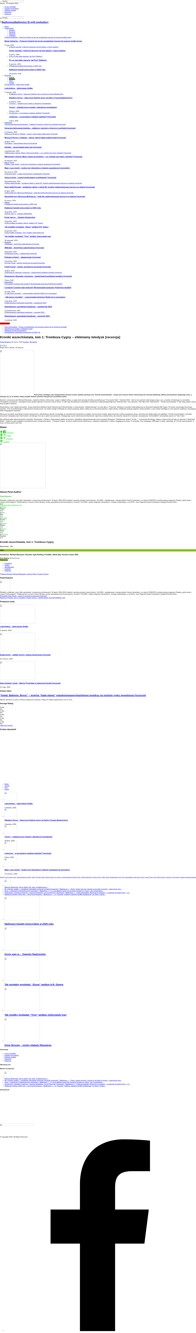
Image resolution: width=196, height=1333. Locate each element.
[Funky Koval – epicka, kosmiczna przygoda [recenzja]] (25, 263)
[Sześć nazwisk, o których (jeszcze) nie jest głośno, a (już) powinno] (33, 47)
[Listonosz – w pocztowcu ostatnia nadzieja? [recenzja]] (29, 113)
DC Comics (57, 877)
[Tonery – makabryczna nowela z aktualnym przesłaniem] (30, 103)
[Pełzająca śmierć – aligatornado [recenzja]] (21, 253)
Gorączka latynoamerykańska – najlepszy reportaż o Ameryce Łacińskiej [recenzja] (40, 128)
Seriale (11, 83)
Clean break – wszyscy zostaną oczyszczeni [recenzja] (23, 596)
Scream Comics (43, 574)
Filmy (11, 81)
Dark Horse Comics (139, 877)
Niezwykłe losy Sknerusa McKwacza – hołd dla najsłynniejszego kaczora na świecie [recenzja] (45, 196)
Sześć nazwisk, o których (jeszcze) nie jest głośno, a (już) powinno (37, 51)
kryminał (63, 877)
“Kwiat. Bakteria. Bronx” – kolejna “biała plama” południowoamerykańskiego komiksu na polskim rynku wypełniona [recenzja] (73, 695)
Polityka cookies (10, 10)
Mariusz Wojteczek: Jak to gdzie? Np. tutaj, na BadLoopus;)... (27, 887)
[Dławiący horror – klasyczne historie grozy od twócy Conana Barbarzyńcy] (36, 94)
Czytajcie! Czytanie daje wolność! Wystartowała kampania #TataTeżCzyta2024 (38, 288)
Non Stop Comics (40, 877)
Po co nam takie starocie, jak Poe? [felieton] (28, 60)
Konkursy (8, 14)
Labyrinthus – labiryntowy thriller (19, 88)
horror (14, 877)
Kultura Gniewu (161, 877)
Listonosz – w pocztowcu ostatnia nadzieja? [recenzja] (32, 117)
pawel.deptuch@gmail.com (12, 505)
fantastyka (69, 877)
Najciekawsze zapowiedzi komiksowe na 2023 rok (22, 332)
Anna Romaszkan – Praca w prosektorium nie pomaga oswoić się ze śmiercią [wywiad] (36, 327)
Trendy (7, 786)
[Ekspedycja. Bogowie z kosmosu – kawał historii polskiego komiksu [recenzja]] (33, 272)
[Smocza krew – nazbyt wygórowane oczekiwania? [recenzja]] (27, 174)
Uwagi (7, 789)
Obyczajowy (176, 877)
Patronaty (8, 12)
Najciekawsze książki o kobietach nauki (19, 329)
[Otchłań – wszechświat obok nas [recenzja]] (21, 143)
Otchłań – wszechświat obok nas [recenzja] (23, 147)
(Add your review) (6, 725)
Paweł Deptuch (5, 342)
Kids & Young (9, 162)
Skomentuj (33, 342)
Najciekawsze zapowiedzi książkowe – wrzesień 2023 (27, 316)
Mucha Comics (76, 877)
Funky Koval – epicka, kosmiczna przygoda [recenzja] (28, 267)
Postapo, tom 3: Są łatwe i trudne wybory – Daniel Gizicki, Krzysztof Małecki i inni (32, 598)
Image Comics (149, 877)
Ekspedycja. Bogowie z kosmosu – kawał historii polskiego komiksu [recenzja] (38, 276)
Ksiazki (11, 77)
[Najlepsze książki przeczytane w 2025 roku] (25, 66)
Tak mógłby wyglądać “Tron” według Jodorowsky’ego (28, 236)
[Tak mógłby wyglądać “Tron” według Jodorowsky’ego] (24, 233)
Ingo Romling (7, 574)
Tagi (6, 787)
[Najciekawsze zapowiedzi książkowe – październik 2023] (25, 303)
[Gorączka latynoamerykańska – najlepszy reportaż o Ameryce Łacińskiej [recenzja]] (35, 124)
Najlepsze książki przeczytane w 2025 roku (27, 70)
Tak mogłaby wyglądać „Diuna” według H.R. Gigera (26, 227)
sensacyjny (169, 877)
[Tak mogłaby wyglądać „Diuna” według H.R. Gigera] (24, 223)
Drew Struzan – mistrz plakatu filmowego (28, 1045)
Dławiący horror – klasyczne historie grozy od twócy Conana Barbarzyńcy (40, 98)
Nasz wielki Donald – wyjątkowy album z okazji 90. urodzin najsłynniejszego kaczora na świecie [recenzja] (50, 187)
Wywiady (12, 34)
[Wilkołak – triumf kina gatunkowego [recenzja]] (22, 244)
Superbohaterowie (22, 877)
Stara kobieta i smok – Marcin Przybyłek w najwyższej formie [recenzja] (30, 683)
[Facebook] (100, 1330)
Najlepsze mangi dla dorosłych (15, 330)
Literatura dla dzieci (86, 877)
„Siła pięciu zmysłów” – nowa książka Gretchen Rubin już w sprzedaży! (35, 297)
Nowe (7, 784)
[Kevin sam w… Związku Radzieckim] (18, 214)
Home (7, 26)
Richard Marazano (19, 574)
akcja (154, 877)
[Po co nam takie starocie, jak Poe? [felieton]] (25, 56)
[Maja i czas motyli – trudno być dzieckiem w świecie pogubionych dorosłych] (32, 164)
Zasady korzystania (11, 8)
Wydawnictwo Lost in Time (117, 877)
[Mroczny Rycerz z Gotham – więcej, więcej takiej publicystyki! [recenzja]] (31, 134)
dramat (107, 877)
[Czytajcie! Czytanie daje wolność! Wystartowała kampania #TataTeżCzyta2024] (33, 284)
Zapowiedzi (9, 282)
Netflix (103, 877)
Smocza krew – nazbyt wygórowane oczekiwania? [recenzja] (30, 178)
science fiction (32, 574)
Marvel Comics (50, 877)
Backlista (8, 242)
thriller (33, 877)
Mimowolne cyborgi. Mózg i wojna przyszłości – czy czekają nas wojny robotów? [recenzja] (43, 157)
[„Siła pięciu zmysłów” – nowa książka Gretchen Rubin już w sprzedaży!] (31, 293)
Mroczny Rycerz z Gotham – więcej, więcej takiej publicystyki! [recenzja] (35, 138)
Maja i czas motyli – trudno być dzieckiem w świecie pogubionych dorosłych (37, 168)
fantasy (29, 877)
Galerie (7, 202)
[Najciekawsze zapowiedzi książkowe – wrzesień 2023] (25, 312)
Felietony (12, 35)
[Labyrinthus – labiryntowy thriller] (17, 84)
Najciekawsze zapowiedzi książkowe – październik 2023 (28, 307)
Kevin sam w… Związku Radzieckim (20, 217)
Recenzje (8, 75)
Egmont (2, 877)
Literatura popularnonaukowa (188, 877)
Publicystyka (9, 28)
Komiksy (12, 79)
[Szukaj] (1, 1)
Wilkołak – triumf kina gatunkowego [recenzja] (24, 248)
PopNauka (8, 122)
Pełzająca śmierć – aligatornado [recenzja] (23, 257)
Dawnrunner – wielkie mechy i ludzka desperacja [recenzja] (25, 655)
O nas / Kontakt (10, 7)
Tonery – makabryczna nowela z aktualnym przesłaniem (33, 107)
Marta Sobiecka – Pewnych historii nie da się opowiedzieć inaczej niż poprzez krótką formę (43, 41)
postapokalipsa (129, 877)
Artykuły (12, 30)
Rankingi (12, 32)
